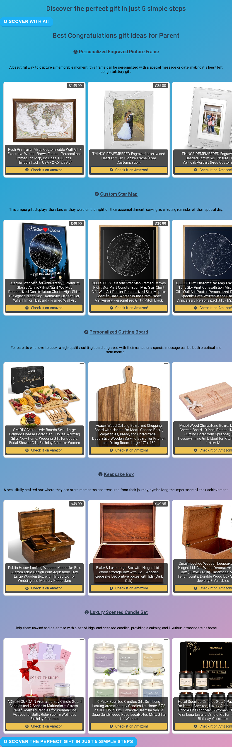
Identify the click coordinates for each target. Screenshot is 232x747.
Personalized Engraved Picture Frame (119, 51)
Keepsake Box (119, 474)
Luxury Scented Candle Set (119, 612)
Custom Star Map (119, 194)
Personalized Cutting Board (118, 332)
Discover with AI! (26, 21)
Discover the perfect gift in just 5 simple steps (68, 741)
